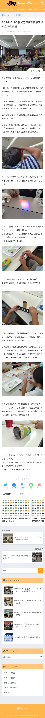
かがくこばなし (10, 683)
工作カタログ (33, 9)
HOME (24, 708)
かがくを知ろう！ (11, 687)
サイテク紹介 (21, 9)
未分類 (6, 692)
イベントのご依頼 (7, 9)
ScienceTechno (27, 3)
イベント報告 (18, 494)
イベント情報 (9, 678)
